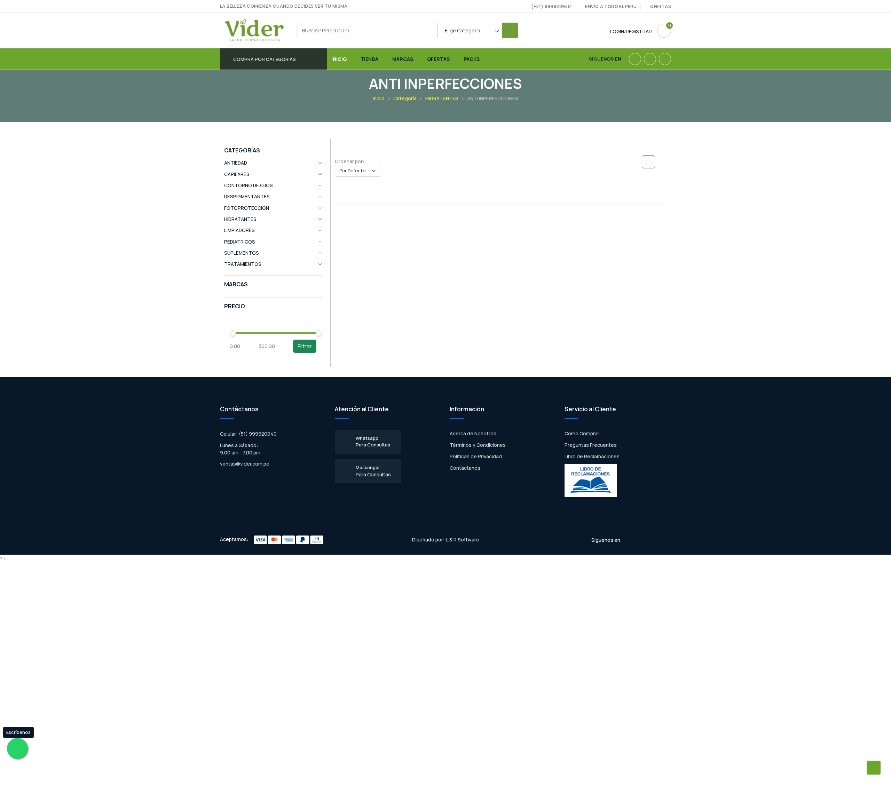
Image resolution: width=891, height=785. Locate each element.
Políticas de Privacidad (476, 456)
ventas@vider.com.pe (244, 463)
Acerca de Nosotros (473, 433)
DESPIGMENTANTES (247, 196)
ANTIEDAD (235, 163)
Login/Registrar (631, 31)
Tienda (369, 59)
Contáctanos (465, 468)
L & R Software (462, 539)
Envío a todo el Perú (611, 6)
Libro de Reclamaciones (592, 456)
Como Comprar (582, 433)
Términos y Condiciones (478, 445)
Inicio (339, 59)
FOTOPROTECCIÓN (246, 208)
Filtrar (305, 346)
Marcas (402, 59)
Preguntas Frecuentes (591, 445)
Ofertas (660, 6)
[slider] (233, 333)
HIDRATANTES (441, 98)
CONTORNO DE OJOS (248, 185)
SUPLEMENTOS (241, 253)
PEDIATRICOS (239, 242)
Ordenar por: (349, 161)
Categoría (405, 98)
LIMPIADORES (239, 230)
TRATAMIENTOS (242, 264)
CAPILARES (237, 174)
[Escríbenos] (17, 748)
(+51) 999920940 (551, 6)
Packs (472, 59)
